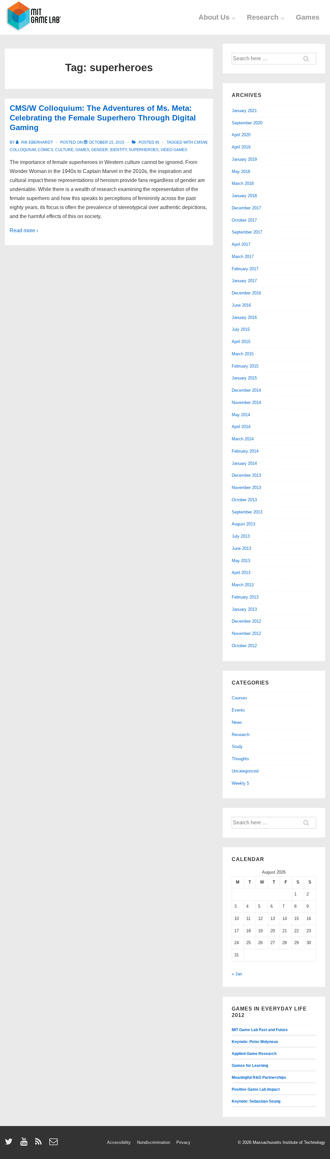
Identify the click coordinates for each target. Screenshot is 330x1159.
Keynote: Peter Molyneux (255, 1041)
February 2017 (245, 268)
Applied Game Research (254, 1053)
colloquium (23, 150)
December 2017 (246, 208)
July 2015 (241, 329)
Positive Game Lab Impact (256, 1089)
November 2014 (246, 402)
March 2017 (243, 256)
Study (237, 746)
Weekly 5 (240, 783)
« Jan (237, 974)
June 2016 (241, 305)
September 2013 (247, 512)
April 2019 (241, 147)
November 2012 (246, 633)
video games (173, 150)
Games (307, 17)
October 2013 (244, 499)
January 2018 (244, 195)
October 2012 (244, 645)
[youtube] (25, 1143)
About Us (214, 17)
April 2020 (241, 134)
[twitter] (10, 1143)
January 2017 (244, 280)
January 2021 (244, 110)
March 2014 (243, 438)
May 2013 (241, 560)
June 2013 (241, 548)
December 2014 (246, 390)
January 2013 (244, 609)
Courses (239, 697)
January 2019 (244, 159)
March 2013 (243, 584)
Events (238, 710)
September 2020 (247, 122)
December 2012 (246, 621)
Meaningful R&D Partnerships (259, 1077)
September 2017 (247, 232)
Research (262, 17)
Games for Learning (250, 1065)
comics (45, 150)
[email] (54, 1143)
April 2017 (241, 244)
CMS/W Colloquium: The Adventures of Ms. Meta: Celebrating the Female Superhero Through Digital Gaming (103, 118)
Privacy (183, 1142)
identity (118, 150)
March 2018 (243, 183)
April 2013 (241, 572)
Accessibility (119, 1142)
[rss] (39, 1143)
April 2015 (241, 341)
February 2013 (245, 597)
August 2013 (243, 524)
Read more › (24, 230)
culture (64, 150)
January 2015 (244, 378)
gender (99, 150)
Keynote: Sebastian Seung (256, 1101)
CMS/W (200, 142)
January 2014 (244, 463)
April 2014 (241, 426)
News (237, 722)
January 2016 (244, 317)
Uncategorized (245, 771)
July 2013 (241, 536)
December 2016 (246, 293)
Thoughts (240, 758)
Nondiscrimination (153, 1142)
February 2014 (245, 451)
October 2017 (244, 220)
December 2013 (246, 475)
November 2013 (246, 487)
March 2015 (243, 353)
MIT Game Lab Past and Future (260, 1030)
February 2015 (245, 366)
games (82, 150)
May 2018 (241, 171)
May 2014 (241, 414)
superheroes (144, 150)
